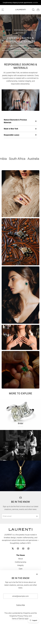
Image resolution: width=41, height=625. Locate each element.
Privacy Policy (22, 616)
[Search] (33, 9)
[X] (12, 548)
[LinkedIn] (23, 548)
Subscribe (20, 605)
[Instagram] (18, 548)
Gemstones (20, 484)
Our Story (20, 454)
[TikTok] (28, 548)
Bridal (20, 423)
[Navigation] (2, 9)
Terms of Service (18, 619)
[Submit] (37, 516)
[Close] (37, 574)
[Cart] (38, 9)
